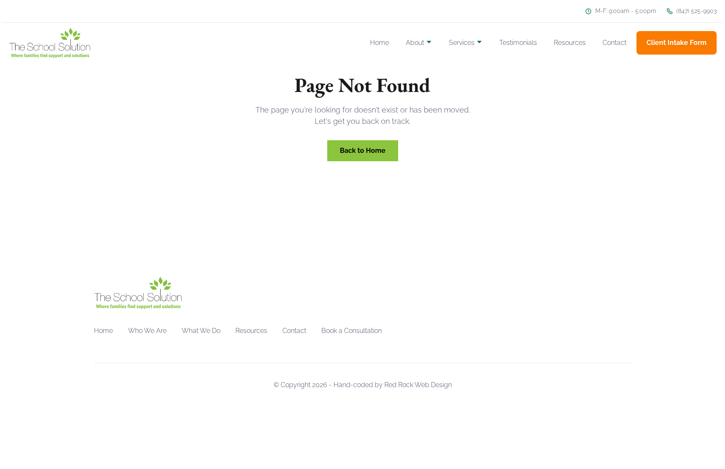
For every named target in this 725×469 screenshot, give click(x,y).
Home (379, 43)
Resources (570, 43)
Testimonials (518, 43)
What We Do (201, 331)
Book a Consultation (351, 331)
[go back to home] (138, 293)
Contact (614, 43)
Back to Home (363, 151)
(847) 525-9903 (696, 11)
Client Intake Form (677, 43)
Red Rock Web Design (418, 385)
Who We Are (147, 331)
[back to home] (49, 43)
